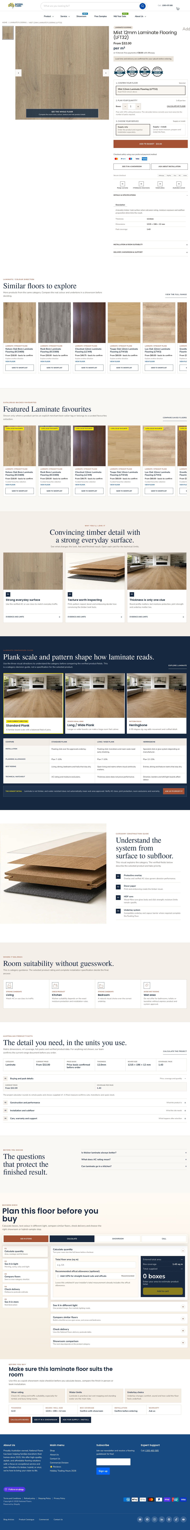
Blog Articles (8, 1519)
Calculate (72, 1239)
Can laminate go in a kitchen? (96, 1166)
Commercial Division (59, 1462)
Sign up (103, 1471)
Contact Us (55, 1458)
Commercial (44, 1519)
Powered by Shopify (11, 1504)
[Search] (143, 6)
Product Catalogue (26, 1519)
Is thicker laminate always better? (98, 1152)
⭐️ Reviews (55, 1466)
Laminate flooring (18, 23)
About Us (54, 1454)
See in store (26, 1239)
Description (120, 205)
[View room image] (8, 32)
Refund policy (29, 1498)
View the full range (176, 294)
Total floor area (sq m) (66, 1259)
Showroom (118, 1239)
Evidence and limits (15, 617)
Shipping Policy (44, 1498)
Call (164, 1239)
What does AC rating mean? (95, 1159)
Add (185, 29)
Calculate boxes (20, 1420)
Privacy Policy (59, 1498)
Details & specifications (124, 195)
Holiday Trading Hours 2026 (63, 1470)
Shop (52, 1450)
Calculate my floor (176, 106)
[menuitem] (48, 16)
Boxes (118, 106)
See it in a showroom (132, 166)
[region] (95, 587)
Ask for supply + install (76, 1420)
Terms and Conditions (12, 1498)
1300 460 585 (152, 1450)
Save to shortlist (20, 368)
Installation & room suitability (128, 244)
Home (4, 23)
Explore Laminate (177, 665)
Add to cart (163, 1291)
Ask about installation (170, 166)
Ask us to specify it (173, 791)
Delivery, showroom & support (128, 252)
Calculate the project (175, 1051)
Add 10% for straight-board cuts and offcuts (97, 1276)
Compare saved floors (175, 418)
